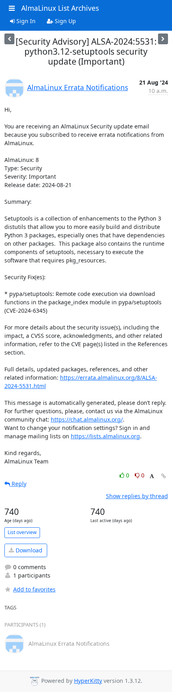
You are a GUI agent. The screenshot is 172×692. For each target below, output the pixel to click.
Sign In (25, 21)
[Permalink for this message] (163, 476)
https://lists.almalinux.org (105, 436)
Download (28, 550)
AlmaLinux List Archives (60, 8)
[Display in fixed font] (151, 476)
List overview (22, 532)
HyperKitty (88, 680)
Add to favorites (34, 589)
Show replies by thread (137, 496)
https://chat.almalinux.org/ (87, 419)
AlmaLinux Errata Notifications (77, 87)
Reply (18, 483)
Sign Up (64, 21)
